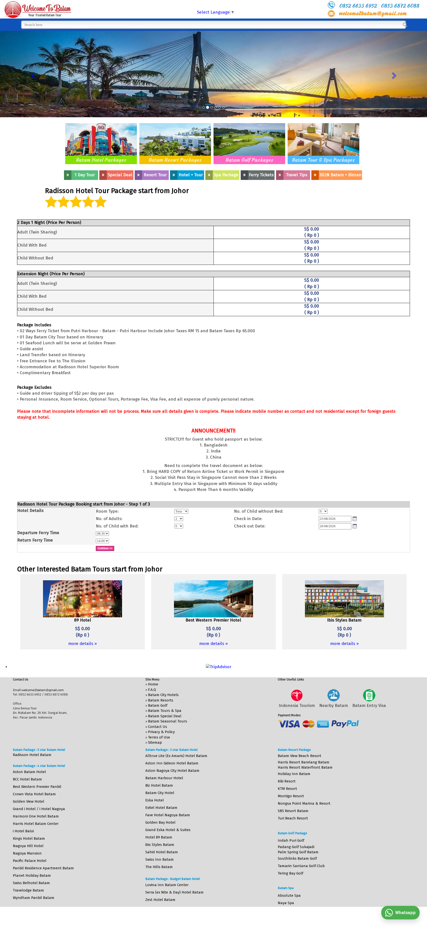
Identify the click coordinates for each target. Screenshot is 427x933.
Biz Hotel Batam (159, 785)
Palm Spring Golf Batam (298, 852)
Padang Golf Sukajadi (296, 847)
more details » (82, 643)
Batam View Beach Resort (299, 756)
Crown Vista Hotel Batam (34, 794)
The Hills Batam (159, 867)
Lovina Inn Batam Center (167, 885)
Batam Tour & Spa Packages (323, 160)
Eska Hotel (154, 800)
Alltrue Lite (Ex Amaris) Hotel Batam (176, 756)
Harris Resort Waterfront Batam (305, 767)
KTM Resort (287, 788)
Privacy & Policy (161, 732)
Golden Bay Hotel (160, 822)
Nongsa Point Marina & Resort (304, 803)
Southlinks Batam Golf (297, 858)
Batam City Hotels (163, 695)
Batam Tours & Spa (164, 710)
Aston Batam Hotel (29, 772)
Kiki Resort (287, 781)
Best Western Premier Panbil (37, 786)
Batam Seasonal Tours (167, 721)
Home (153, 684)
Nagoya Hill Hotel (28, 846)
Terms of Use (159, 737)
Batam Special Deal (164, 716)
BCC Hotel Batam (27, 779)
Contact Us (157, 726)
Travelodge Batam (28, 890)
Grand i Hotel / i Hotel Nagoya (39, 809)
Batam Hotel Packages (101, 160)
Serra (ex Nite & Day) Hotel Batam (174, 892)
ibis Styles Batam (159, 844)
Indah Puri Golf (291, 840)
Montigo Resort (291, 796)
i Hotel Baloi (23, 831)
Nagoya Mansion (27, 853)
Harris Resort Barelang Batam (303, 762)
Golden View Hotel (28, 801)
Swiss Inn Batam (159, 859)
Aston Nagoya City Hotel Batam (172, 770)
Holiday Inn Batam (294, 774)
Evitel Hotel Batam (161, 807)
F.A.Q (152, 689)
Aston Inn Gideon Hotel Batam (171, 763)
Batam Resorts (160, 700)
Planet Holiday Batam (32, 875)
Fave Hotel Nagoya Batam (167, 815)
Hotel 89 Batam (158, 837)
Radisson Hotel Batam (32, 755)
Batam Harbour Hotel (164, 778)
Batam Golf (157, 705)
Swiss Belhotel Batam (31, 883)
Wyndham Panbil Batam (33, 897)
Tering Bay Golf (290, 873)
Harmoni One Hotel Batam (36, 816)
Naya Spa (286, 903)
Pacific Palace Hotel (29, 860)
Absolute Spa (289, 895)
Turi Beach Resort (293, 818)
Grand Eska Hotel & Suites (168, 830)
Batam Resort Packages (175, 160)
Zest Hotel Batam (160, 899)
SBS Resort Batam (293, 811)
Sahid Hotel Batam (161, 852)
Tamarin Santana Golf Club (301, 866)
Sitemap (155, 742)
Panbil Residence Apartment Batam (43, 868)
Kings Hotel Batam (29, 838)
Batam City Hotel (159, 793)
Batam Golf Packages (249, 160)
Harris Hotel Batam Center (36, 823)
